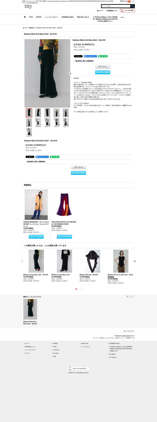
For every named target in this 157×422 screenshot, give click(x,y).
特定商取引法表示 (115, 343)
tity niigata (112, 354)
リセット (131, 296)
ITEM (54, 346)
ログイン (101, 10)
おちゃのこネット (129, 336)
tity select (56, 353)
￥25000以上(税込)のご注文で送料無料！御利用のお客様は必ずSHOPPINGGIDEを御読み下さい (121, 348)
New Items (56, 350)
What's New (84, 343)
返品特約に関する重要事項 (84, 61)
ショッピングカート (31, 350)
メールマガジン (85, 346)
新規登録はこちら (112, 10)
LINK (54, 356)
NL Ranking (113, 357)
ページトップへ (130, 331)
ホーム (27, 343)
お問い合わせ (102, 66)
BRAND (55, 343)
